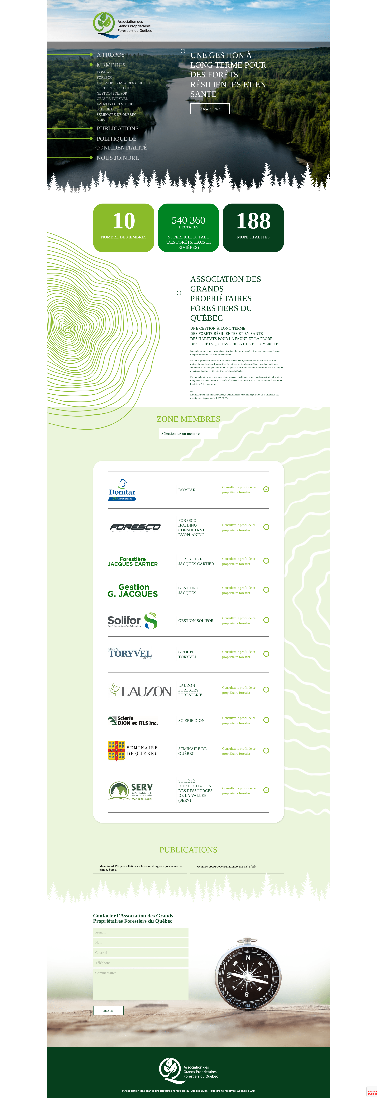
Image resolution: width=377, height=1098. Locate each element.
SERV (101, 120)
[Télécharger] (140, 868)
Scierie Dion (108, 109)
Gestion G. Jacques (114, 88)
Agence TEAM (246, 1090)
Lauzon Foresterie (115, 104)
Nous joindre (118, 158)
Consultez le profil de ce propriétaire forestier (239, 489)
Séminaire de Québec (117, 115)
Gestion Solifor (112, 93)
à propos (111, 54)
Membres (111, 65)
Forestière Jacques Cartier (123, 83)
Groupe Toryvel (112, 99)
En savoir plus (210, 108)
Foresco (105, 77)
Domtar (104, 72)
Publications (118, 128)
